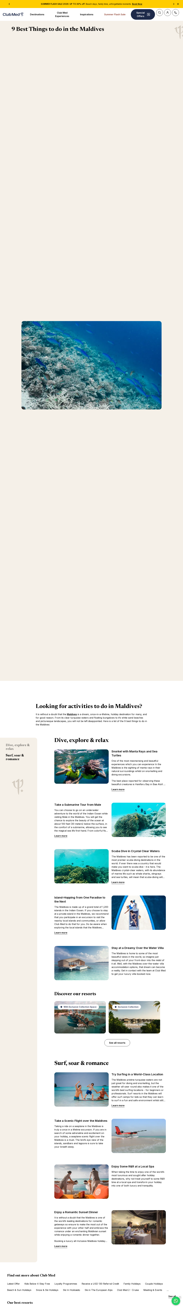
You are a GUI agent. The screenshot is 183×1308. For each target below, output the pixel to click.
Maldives (72, 714)
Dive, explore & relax (18, 747)
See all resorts (117, 1042)
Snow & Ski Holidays (47, 1290)
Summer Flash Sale (115, 14)
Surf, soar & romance (15, 757)
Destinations (37, 14)
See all (172, 1296)
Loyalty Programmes (65, 1283)
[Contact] (175, 12)
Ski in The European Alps (99, 1290)
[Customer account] (167, 12)
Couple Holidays (154, 1283)
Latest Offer (13, 1283)
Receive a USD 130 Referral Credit (100, 1283)
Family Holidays (132, 1283)
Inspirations (86, 14)
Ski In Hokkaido (71, 1290)
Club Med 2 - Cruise (128, 1290)
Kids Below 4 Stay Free (37, 1283)
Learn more (118, 789)
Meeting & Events (152, 1290)
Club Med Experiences (62, 14)
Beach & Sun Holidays (19, 1290)
